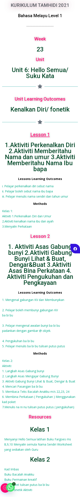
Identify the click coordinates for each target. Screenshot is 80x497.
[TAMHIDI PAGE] (75, 248)
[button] (5, 488)
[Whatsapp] (10, 487)
